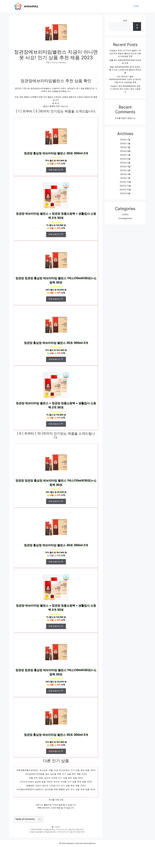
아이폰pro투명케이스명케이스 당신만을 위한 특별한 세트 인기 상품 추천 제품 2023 (55, 796)
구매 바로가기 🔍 (56, 170)
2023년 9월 (125, 193)
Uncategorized (125, 218)
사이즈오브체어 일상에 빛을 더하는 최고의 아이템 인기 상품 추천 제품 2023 (56, 788)
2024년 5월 (125, 163)
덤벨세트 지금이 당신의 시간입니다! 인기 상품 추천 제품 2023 (56, 792)
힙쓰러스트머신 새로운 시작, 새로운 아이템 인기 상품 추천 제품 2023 (56, 772)
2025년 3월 (125, 139)
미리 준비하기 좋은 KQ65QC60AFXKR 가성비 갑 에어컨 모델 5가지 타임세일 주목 (125, 79)
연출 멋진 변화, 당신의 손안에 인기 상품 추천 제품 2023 (56, 784)
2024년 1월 (125, 178)
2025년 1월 (125, 147)
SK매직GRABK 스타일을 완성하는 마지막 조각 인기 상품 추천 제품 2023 (57, 829)
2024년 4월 (125, 166)
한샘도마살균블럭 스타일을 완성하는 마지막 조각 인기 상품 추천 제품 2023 (57, 832)
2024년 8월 (125, 151)
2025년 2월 (125, 143)
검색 (125, 20)
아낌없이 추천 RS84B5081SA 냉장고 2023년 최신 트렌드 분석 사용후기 (125, 89)
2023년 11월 (125, 186)
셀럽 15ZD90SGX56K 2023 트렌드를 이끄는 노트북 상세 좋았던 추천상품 (125, 70)
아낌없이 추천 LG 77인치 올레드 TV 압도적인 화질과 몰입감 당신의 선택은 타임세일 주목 (125, 53)
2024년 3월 (125, 170)
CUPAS (136, 6)
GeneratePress (90, 843)
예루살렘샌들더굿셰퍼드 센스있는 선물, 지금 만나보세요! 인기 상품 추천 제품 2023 (55, 776)
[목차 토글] (38, 819)
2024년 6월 (125, 159)
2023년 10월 (125, 189)
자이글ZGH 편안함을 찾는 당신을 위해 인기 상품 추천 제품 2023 (56, 780)
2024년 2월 (125, 174)
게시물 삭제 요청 (56, 800)
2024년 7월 (125, 155)
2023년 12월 (125, 182)
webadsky (31, 6)
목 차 (57, 103)
